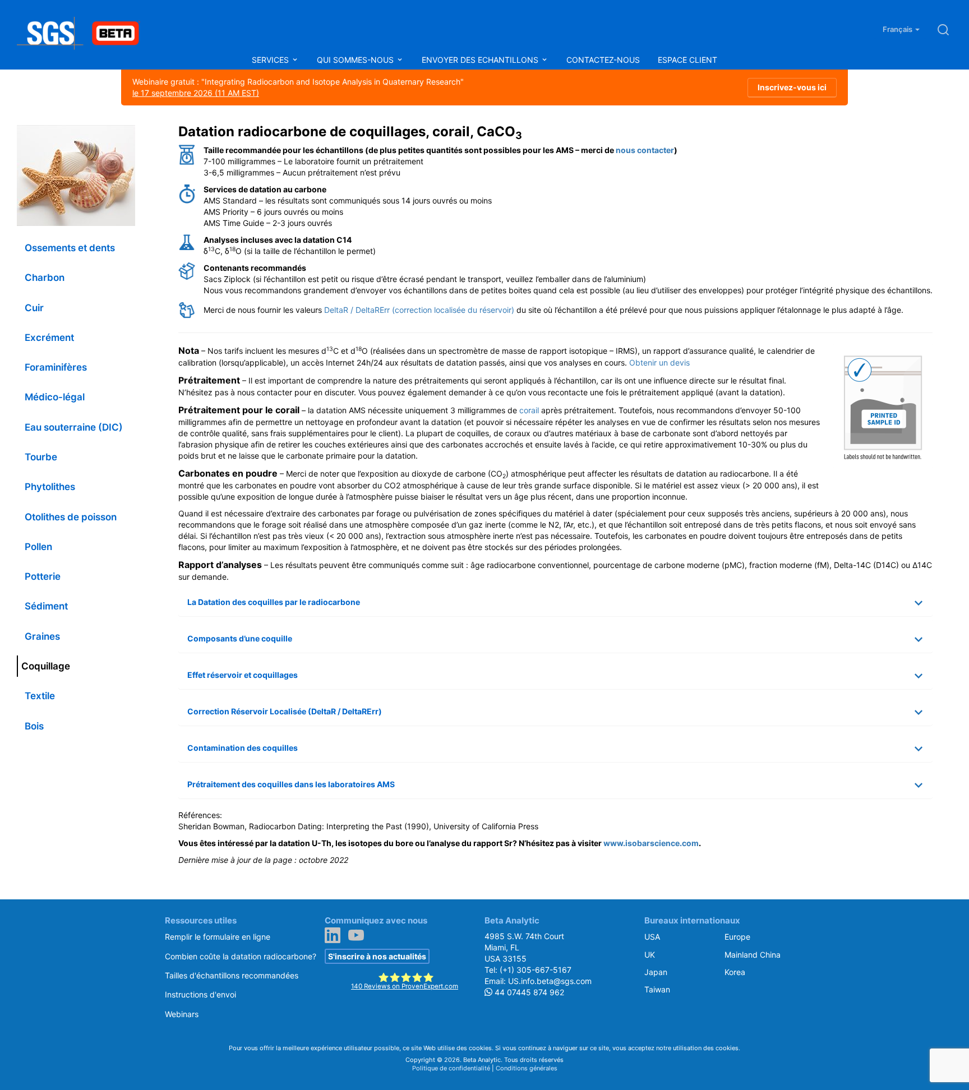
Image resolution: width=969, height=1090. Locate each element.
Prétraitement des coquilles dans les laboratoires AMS (291, 784)
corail (529, 410)
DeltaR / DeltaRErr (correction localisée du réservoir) (419, 310)
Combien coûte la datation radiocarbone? (240, 956)
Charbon (44, 277)
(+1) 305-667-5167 (535, 969)
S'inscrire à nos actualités (377, 956)
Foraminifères (56, 367)
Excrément (49, 337)
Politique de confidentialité (451, 1068)
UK (649, 954)
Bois (34, 726)
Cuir (34, 307)
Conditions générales (526, 1068)
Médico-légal (55, 397)
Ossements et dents (70, 247)
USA (652, 936)
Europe (737, 936)
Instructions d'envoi (200, 994)
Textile (40, 695)
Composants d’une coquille (239, 638)
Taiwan (657, 989)
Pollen (38, 546)
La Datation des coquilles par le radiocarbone (273, 602)
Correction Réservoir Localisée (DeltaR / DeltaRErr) (284, 711)
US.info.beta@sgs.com (550, 981)
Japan (655, 972)
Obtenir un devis (659, 362)
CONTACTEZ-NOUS (603, 59)
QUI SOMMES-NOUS (356, 59)
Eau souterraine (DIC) (74, 427)
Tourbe (41, 457)
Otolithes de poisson (71, 517)
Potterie (43, 576)
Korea (735, 972)
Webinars (182, 1014)
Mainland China (753, 954)
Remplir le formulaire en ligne (217, 936)
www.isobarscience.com (651, 843)
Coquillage (45, 666)
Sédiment (46, 606)
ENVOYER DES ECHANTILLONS (481, 59)
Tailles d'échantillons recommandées (231, 975)
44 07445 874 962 (528, 992)
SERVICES (271, 59)
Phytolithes (50, 486)
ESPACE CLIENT (687, 59)
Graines (42, 636)
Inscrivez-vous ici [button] (792, 87)
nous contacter (645, 150)
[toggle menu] (295, 59)
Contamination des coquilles (242, 747)
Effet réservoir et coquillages (242, 675)
